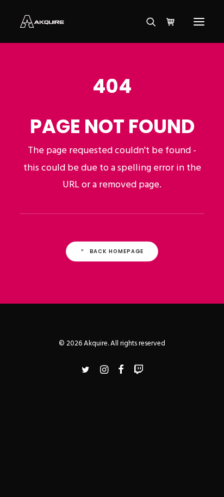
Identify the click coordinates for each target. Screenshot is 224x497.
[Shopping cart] (166, 22)
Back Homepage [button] (117, 251)
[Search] (146, 22)
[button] (199, 21)
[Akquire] (42, 21)
